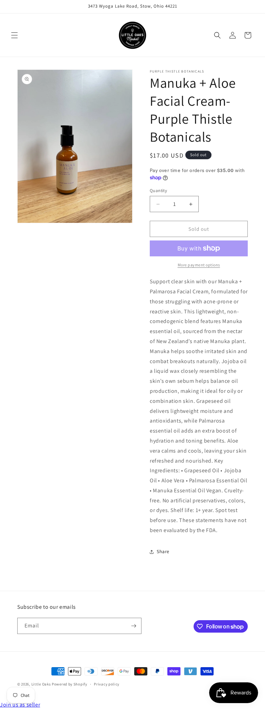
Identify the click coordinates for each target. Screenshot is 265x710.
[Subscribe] (133, 626)
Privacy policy (106, 684)
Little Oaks (41, 684)
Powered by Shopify (69, 684)
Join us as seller (20, 704)
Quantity (158, 190)
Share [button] (163, 551)
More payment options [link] (199, 264)
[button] (14, 35)
